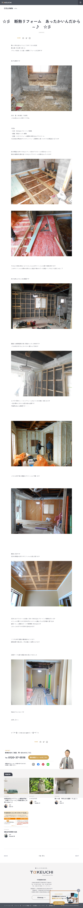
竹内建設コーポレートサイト (39, 905)
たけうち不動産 (26, 905)
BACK (6, 856)
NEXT (77, 856)
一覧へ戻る (41, 856)
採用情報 (51, 905)
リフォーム (16, 905)
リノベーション (7, 905)
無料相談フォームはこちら (38, 757)
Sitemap (40, 897)
